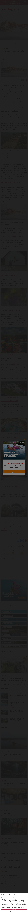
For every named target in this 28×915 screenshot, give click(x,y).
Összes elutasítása (14, 911)
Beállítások (14, 913)
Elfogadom (14, 909)
